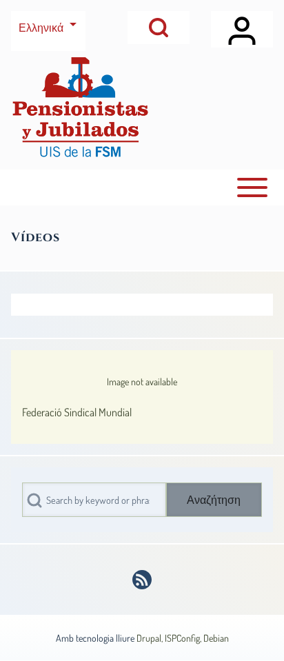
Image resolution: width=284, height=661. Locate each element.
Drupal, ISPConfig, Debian (182, 638)
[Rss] (142, 579)
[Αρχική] (80, 107)
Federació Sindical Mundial (77, 412)
